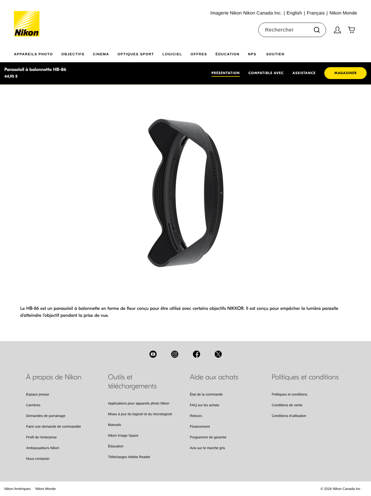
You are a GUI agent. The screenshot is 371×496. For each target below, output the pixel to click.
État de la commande (206, 394)
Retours (196, 416)
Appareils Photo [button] (33, 54)
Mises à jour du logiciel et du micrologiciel (140, 414)
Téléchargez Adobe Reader (129, 457)
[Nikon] (28, 18)
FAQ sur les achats (204, 405)
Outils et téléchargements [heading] (132, 381)
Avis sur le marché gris (207, 448)
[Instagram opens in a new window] (174, 354)
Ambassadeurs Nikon (42, 448)
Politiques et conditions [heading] (305, 377)
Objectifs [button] (73, 54)
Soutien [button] (275, 54)
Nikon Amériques (17, 489)
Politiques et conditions (290, 394)
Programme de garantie (208, 437)
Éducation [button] (228, 54)
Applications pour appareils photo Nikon (138, 403)
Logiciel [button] (172, 54)
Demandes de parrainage (45, 416)
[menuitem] (37, 53)
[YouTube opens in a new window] (153, 354)
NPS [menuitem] (252, 54)
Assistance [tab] (304, 73)
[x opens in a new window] (218, 354)
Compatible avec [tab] (266, 73)
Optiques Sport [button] (135, 54)
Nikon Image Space (123, 435)
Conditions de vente (287, 405)
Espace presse (37, 394)
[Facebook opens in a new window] (196, 354)
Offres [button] (198, 54)
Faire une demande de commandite (53, 426)
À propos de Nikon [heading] (53, 377)
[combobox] (292, 30)
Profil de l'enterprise (41, 437)
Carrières (33, 405)
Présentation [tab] (225, 73)
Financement (200, 426)
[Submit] (316, 29)
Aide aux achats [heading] (214, 377)
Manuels (114, 425)
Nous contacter (38, 459)
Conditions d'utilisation (289, 416)
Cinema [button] (101, 54)
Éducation (115, 446)
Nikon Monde (45, 489)
